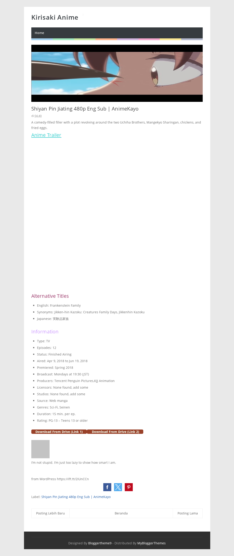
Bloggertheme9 (100, 543)
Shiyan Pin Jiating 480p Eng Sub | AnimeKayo (76, 497)
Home (39, 33)
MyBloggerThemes (151, 543)
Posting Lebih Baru (50, 513)
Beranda (121, 513)
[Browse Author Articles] (40, 457)
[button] (107, 487)
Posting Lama (188, 513)
